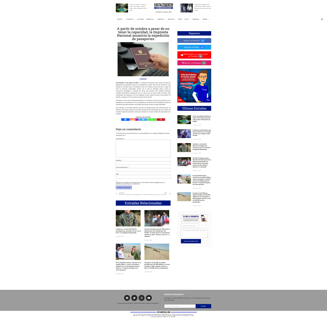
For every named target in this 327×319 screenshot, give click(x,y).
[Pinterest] (161, 119)
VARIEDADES (195, 19)
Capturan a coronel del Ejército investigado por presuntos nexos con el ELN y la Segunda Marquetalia (128, 231)
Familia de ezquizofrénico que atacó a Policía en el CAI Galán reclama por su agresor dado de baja (202, 132)
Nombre (119, 160)
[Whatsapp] (152, 119)
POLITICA (119, 19)
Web (117, 174)
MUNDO (180, 19)
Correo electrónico (122, 167)
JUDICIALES (171, 19)
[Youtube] (149, 298)
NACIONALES (129, 19)
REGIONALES (150, 19)
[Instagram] (134, 119)
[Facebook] (125, 119)
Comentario (120, 138)
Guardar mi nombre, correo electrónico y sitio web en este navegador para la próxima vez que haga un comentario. (140, 183)
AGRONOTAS (160, 19)
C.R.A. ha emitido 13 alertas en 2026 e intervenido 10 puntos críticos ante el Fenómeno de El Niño (202, 118)
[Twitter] (143, 119)
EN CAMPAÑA (140, 19)
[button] (322, 19)
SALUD (186, 19)
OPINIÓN (205, 19)
